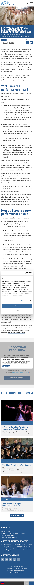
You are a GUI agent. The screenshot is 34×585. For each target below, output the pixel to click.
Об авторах (24, 568)
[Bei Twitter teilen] (31, 42)
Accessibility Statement (16, 572)
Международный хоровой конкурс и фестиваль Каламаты (18, 549)
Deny (17, 311)
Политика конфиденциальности (16, 570)
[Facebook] (10, 559)
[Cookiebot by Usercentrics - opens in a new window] (25, 273)
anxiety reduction (6, 322)
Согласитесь (6, 366)
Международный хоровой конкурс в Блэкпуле (18, 544)
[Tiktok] (14, 559)
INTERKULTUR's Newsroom (16, 333)
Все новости (17, 515)
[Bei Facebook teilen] (27, 42)
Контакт (17, 568)
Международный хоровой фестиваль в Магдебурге (18, 547)
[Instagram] (6, 559)
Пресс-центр (9, 568)
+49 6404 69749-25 (10, 535)
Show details (25, 301)
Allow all (17, 306)
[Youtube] (18, 559)
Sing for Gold (7, 551)
